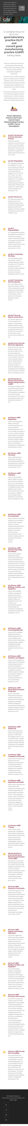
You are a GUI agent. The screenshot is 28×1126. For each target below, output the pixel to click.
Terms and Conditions (16, 1098)
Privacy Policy (9, 14)
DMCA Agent (13, 1100)
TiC (24, 1098)
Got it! (22, 8)
